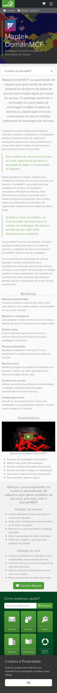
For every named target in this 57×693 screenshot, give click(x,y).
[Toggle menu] (51, 4)
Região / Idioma (28, 10)
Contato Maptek (30, 585)
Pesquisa (46, 605)
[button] (28, 437)
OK (28, 682)
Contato (10, 10)
